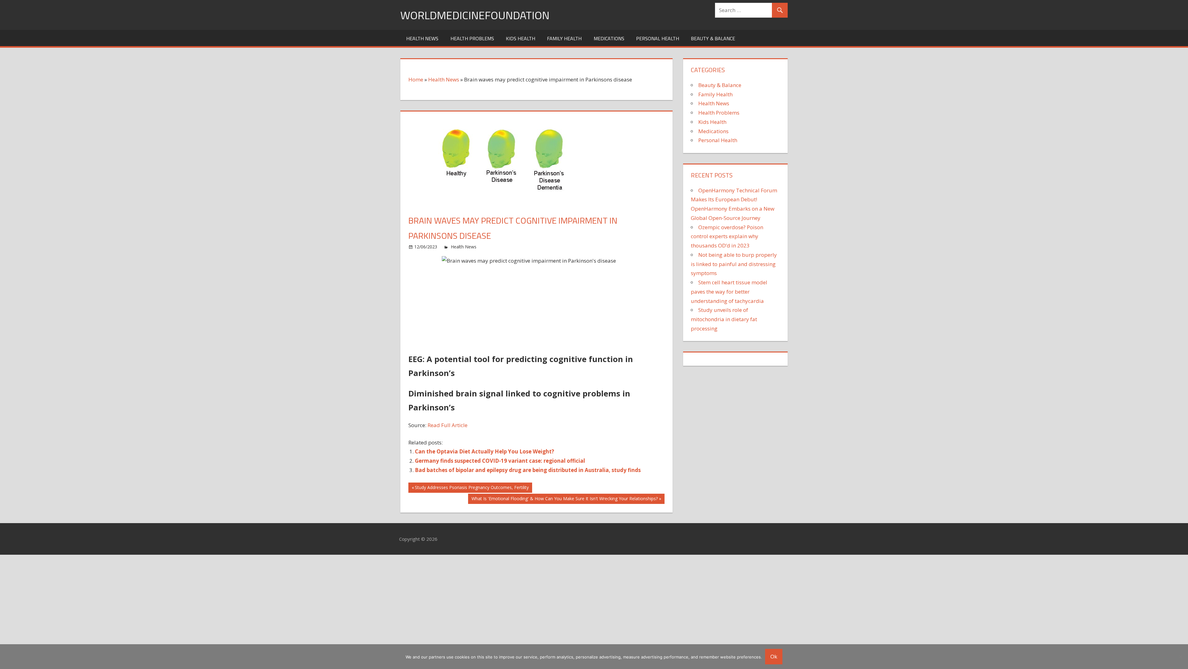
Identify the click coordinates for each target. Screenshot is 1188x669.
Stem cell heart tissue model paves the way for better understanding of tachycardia (729, 291)
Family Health (564, 38)
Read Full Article (447, 425)
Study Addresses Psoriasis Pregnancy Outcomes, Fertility (472, 488)
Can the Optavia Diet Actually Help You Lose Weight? (484, 451)
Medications (609, 38)
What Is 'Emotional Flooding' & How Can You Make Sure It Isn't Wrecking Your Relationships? (564, 499)
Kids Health (520, 38)
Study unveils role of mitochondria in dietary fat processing (724, 319)
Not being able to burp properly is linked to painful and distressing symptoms (734, 264)
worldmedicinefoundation (474, 15)
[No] (1180, 657)
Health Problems (472, 38)
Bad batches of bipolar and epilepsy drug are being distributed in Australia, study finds (528, 470)
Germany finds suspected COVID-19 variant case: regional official (500, 460)
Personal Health (657, 38)
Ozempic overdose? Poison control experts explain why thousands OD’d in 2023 (727, 236)
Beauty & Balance (713, 38)
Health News (422, 38)
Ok (773, 656)
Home (415, 79)
